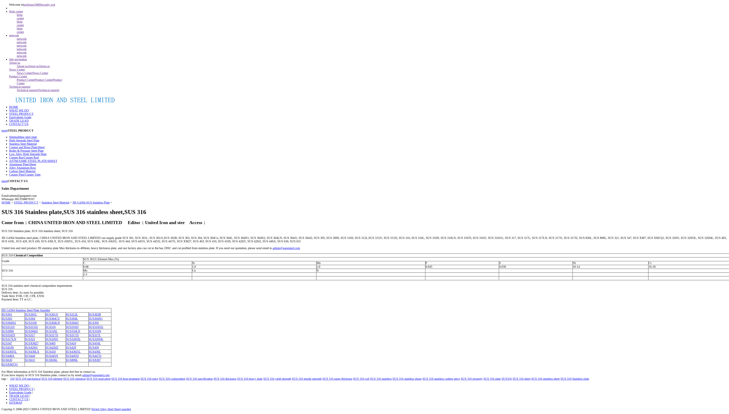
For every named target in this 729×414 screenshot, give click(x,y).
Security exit (47, 4)
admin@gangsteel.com (286, 248)
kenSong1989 (31, 4)
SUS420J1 (31, 347)
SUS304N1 (96, 318)
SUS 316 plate (492, 378)
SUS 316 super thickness (337, 378)
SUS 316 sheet (521, 378)
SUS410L (95, 343)
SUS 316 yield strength (277, 378)
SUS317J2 (72, 335)
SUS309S (8, 331)
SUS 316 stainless (381, 378)
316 (12, 378)
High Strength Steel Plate (24, 140)
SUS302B (95, 314)
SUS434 (50, 351)
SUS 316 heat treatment (125, 378)
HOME (13, 107)
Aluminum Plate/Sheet (22, 164)
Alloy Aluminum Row (22, 167)
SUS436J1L (73, 351)
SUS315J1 (8, 327)
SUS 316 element (51, 378)
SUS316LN (73, 331)
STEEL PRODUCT (26, 202)
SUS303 (7, 318)
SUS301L (31, 314)
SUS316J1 (72, 327)
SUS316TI (8, 335)
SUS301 (7, 314)
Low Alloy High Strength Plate (28, 154)
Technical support (19, 86)
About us (14, 62)
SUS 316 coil (361, 378)
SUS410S (8, 347)
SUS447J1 (95, 355)
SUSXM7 (95, 360)
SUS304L (72, 318)
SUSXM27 (32, 343)
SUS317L (95, 335)
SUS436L (95, 351)
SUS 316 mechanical (28, 378)
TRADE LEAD (19, 395)
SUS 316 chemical (74, 378)
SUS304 (30, 318)
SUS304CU (52, 318)
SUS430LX (32, 351)
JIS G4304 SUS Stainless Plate (91, 202)
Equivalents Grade (20, 392)
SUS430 (94, 347)
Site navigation (18, 59)
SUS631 (30, 360)
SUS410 (71, 343)
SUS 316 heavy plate (250, 378)
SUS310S (31, 322)
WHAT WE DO (19, 385)
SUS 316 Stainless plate (574, 378)
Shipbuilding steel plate (23, 137)
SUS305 (94, 322)
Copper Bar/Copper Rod (24, 157)
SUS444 (30, 355)
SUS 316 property (472, 378)
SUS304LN (52, 322)
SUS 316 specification (199, 378)
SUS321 (30, 339)
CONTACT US (18, 399)
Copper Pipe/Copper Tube (25, 174)
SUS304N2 (9, 322)
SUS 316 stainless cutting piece (441, 378)
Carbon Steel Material (22, 171)
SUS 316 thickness (225, 378)
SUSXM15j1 (10, 364)
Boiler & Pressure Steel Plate (26, 150)
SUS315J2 (31, 327)
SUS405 (50, 343)
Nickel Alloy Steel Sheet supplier (111, 409)
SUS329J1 (51, 339)
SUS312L (72, 314)
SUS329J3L (73, 339)
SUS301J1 (51, 314)
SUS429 (71, 347)
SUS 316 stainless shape (407, 378)
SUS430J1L (9, 351)
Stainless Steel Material (23, 143)
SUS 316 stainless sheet (545, 378)
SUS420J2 (51, 347)
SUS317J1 (51, 335)
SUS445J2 (72, 355)
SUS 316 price (149, 378)
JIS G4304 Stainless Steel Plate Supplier (26, 310)
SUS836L (51, 360)
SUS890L (72, 360)
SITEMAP (15, 402)
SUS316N (95, 331)
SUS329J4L (96, 339)
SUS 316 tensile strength (307, 378)
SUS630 (7, 360)
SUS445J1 (51, 355)
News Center (17, 69)
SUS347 (7, 343)
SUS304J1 (72, 322)
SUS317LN (9, 339)
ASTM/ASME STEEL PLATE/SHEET (33, 161)
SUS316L (51, 331)
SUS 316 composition (172, 378)
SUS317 (30, 335)
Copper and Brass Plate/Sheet (27, 147)
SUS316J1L (96, 327)
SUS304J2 (31, 331)
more (5, 130)
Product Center (18, 76)
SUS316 (50, 327)
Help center (16, 11)
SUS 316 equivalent (98, 378)
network (14, 35)
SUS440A (8, 355)
